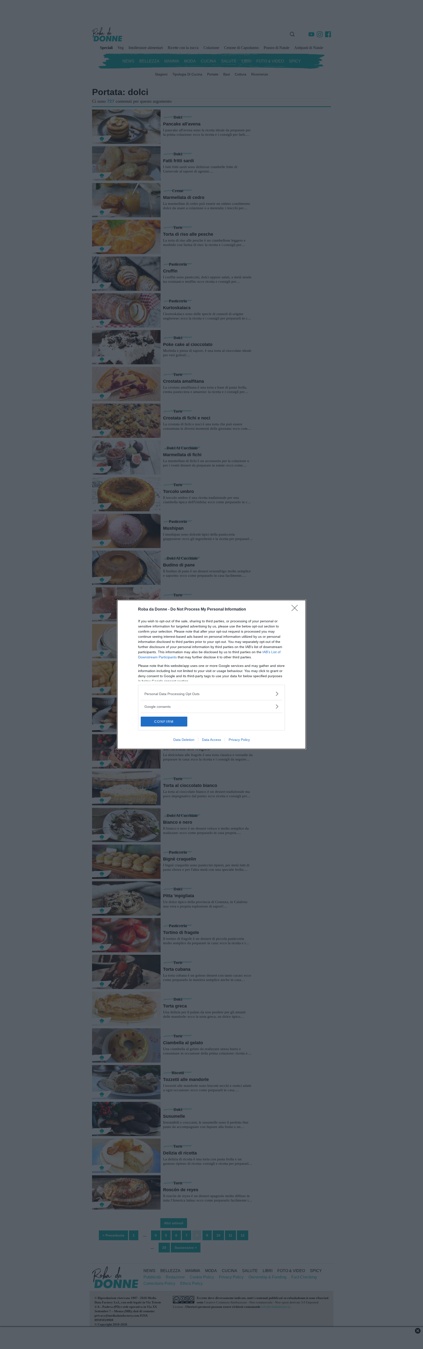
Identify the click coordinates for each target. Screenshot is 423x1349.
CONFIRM (164, 722)
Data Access (211, 740)
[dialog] (211, 674)
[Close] (296, 609)
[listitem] (211, 693)
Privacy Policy (239, 740)
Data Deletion (183, 740)
